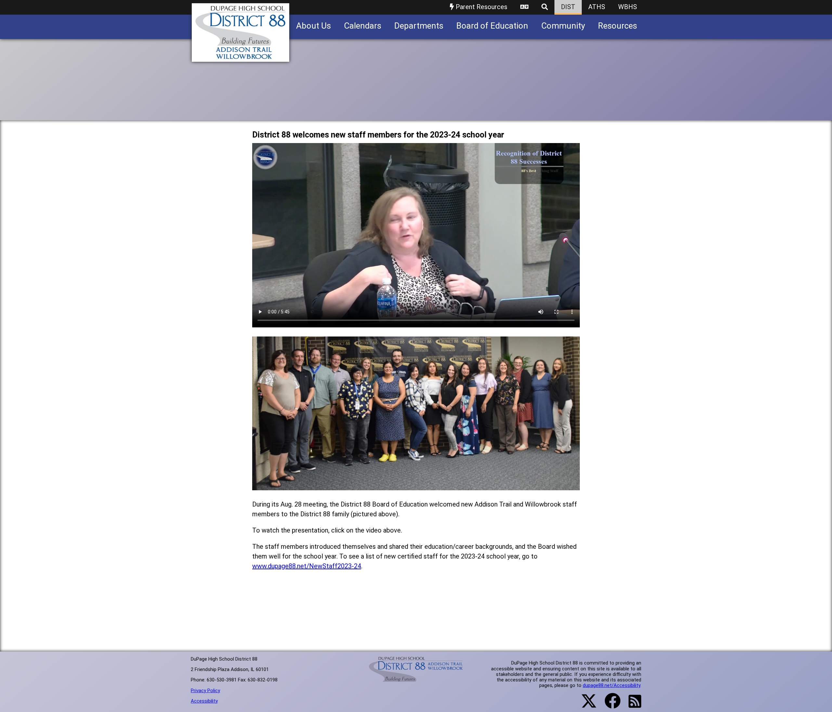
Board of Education (492, 26)
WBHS (627, 7)
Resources (617, 26)
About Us (313, 26)
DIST (568, 7)
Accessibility (204, 701)
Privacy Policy (205, 690)
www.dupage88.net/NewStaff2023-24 (306, 566)
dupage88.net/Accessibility (611, 685)
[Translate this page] (524, 7)
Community (563, 26)
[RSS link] (631, 705)
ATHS (596, 7)
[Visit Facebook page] (608, 705)
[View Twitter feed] (585, 705)
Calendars (362, 26)
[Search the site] (544, 7)
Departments (418, 26)
